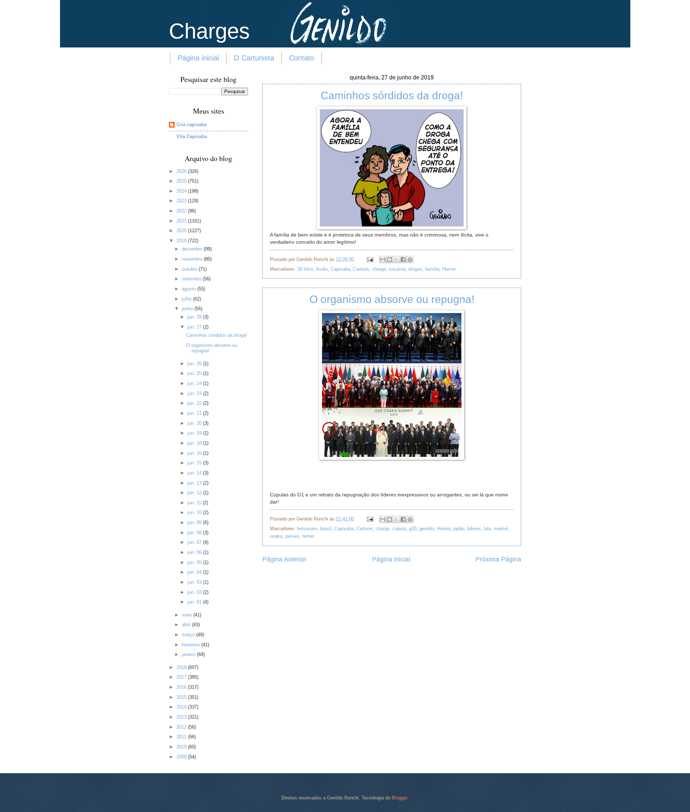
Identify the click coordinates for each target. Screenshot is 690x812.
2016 (182, 687)
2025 (182, 181)
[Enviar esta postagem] (370, 259)
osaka (276, 536)
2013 (182, 717)
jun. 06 (195, 552)
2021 (182, 221)
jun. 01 (195, 602)
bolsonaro (307, 528)
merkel (501, 528)
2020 (182, 230)
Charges (209, 31)
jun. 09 (195, 522)
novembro (193, 259)
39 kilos (305, 269)
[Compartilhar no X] (396, 259)
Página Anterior (284, 559)
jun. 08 (195, 532)
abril (187, 624)
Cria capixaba (191, 124)
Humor (449, 269)
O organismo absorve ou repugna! (391, 299)
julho (187, 299)
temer (308, 536)
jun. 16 (195, 453)
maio (187, 615)
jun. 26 (195, 363)
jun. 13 (195, 483)
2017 (182, 677)
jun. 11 (195, 502)
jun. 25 (195, 373)
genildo (426, 528)
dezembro (193, 249)
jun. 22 (195, 403)
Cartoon (361, 269)
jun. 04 (195, 572)
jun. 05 (195, 562)
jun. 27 (195, 327)
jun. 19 (195, 433)
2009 (182, 757)
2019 (182, 240)
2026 (182, 171)
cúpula (399, 528)
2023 (182, 200)
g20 (413, 528)
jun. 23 (195, 393)
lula (487, 528)
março (189, 634)
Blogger (399, 797)
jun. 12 (195, 492)
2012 (182, 727)
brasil (325, 528)
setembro (192, 278)
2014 (182, 707)
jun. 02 (195, 592)
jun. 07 (195, 542)
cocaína (397, 269)
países (292, 536)
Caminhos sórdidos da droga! (392, 95)
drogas (415, 269)
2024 (182, 191)
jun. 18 (195, 443)
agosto (189, 289)
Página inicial (198, 58)
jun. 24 (195, 383)
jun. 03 (195, 582)
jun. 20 (195, 423)
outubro (190, 269)
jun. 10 (195, 512)
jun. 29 (195, 317)
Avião (322, 269)
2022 (182, 211)
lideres (474, 528)
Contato (301, 58)
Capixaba (340, 269)
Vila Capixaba (191, 136)
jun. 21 (195, 413)
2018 (182, 667)
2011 (182, 736)
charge (379, 269)
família (432, 269)
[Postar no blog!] (389, 259)
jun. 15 (195, 462)
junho (188, 308)
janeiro (189, 654)
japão (458, 528)
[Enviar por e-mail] (382, 259)
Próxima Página (498, 559)
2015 (182, 697)
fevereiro (191, 644)
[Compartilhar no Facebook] (403, 259)
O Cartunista (254, 58)
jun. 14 (195, 473)
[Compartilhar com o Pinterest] (410, 259)
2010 (182, 746)
